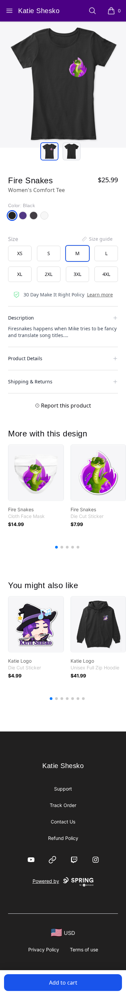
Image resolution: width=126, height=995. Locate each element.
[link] (36, 473)
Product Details (25, 358)
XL (19, 274)
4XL (106, 274)
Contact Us (63, 821)
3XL (77, 274)
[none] (97, 239)
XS (20, 253)
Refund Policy (63, 838)
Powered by (46, 881)
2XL (48, 274)
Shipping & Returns (30, 381)
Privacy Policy (43, 949)
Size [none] (13, 239)
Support (63, 789)
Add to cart (63, 982)
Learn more (100, 294)
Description (21, 318)
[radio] (20, 253)
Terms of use (84, 949)
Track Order (63, 805)
